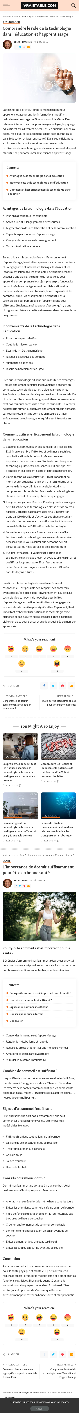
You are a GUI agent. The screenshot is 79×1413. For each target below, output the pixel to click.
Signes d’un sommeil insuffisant (29, 1007)
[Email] (28, 47)
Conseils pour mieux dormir (26, 1014)
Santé (7, 861)
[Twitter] (20, 47)
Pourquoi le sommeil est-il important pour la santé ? (40, 993)
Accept (39, 1408)
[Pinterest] (24, 47)
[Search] (72, 5)
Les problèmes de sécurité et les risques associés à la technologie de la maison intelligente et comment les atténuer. (19, 772)
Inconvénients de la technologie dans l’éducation (39, 182)
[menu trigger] (7, 5)
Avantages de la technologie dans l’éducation (37, 175)
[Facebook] (16, 47)
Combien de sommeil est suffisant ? (31, 1000)
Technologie (11, 22)
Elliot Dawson (23, 42)
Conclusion (16, 1020)
